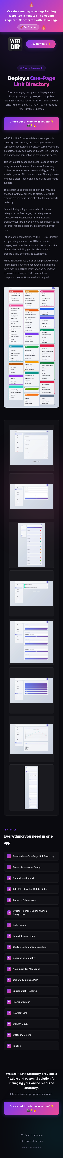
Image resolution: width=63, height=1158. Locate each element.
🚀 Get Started (28, 27)
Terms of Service (33, 1141)
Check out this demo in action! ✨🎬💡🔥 (32, 123)
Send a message (34, 1135)
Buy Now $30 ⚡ (41, 43)
